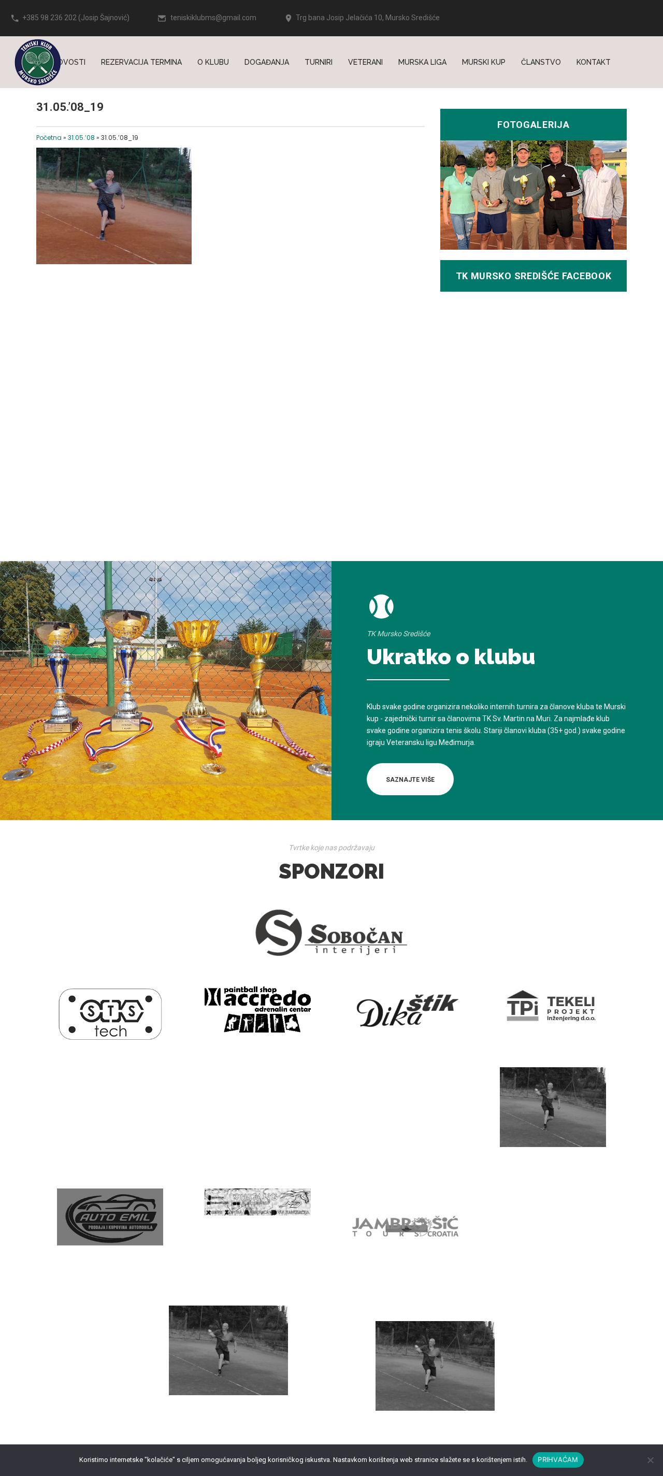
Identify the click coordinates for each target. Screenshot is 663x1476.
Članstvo (541, 62)
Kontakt (593, 62)
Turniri (319, 62)
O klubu (213, 62)
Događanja (266, 62)
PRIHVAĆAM (558, 1459)
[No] (650, 1460)
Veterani (365, 62)
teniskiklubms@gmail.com (213, 17)
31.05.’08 (81, 137)
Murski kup (484, 62)
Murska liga (422, 62)
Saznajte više (410, 779)
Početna (49, 137)
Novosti (68, 62)
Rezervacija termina (141, 62)
